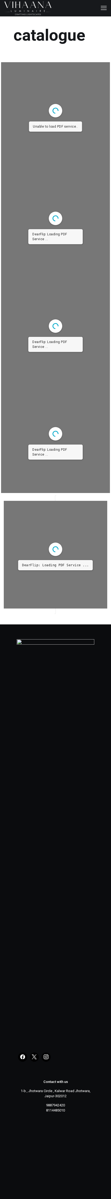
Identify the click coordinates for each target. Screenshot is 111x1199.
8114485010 (55, 1110)
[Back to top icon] (100, 1188)
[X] (34, 1057)
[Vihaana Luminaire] (28, 8)
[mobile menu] (103, 8)
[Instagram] (46, 1057)
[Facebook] (23, 1057)
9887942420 (55, 1105)
